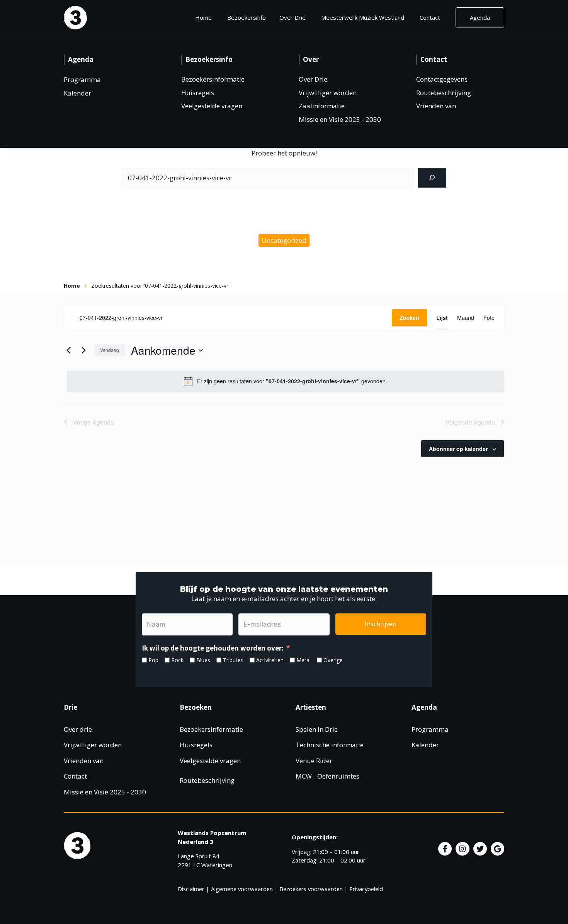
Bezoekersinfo (246, 17)
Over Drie (313, 79)
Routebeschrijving (443, 92)
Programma (82, 79)
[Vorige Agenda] (68, 350)
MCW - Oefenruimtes (327, 776)
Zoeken (409, 317)
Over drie (78, 729)
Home (203, 17)
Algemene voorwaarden (242, 889)
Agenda (480, 17)
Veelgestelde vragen (211, 105)
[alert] (285, 381)
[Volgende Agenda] (83, 350)
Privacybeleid (366, 889)
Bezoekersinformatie (213, 79)
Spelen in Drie (317, 729)
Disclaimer (191, 889)
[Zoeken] (432, 178)
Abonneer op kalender (458, 449)
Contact (430, 17)
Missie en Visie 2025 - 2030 (340, 119)
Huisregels (197, 92)
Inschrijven (380, 624)
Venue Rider (314, 760)
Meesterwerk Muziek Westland (362, 17)
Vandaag (109, 350)
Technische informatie (330, 744)
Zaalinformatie (322, 105)
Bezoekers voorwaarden (311, 889)
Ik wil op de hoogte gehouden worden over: (213, 648)
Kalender (77, 93)
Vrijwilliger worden (328, 92)
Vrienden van (436, 105)
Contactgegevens (442, 79)
